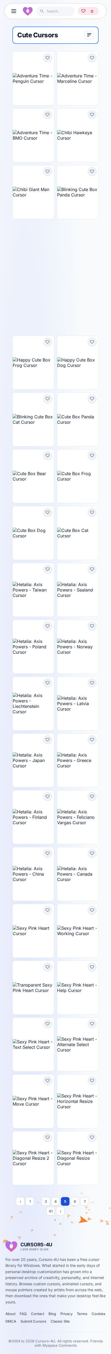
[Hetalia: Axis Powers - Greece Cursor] (78, 760)
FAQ (23, 1314)
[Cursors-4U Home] (28, 11)
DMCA (10, 1321)
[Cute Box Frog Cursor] (78, 476)
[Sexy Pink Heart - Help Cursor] (78, 988)
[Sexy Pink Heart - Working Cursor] (78, 931)
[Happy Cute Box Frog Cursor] (33, 363)
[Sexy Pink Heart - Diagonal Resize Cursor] (78, 1158)
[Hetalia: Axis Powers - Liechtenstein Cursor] (33, 703)
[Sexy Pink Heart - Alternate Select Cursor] (78, 1044)
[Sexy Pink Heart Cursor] (33, 931)
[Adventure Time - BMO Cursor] (33, 135)
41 (51, 1211)
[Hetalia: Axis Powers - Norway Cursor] (78, 647)
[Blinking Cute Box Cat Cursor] (33, 419)
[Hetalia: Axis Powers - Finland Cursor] (33, 817)
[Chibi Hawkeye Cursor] (78, 135)
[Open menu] (14, 11)
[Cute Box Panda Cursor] (78, 419)
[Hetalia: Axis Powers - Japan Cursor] (33, 760)
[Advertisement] (55, 277)
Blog (52, 1314)
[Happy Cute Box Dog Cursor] (78, 363)
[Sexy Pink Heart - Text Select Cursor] (33, 1044)
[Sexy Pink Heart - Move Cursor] (33, 1101)
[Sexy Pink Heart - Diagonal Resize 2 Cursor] (33, 1158)
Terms (82, 1314)
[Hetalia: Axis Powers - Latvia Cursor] (78, 703)
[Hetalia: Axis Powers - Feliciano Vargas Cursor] (78, 817)
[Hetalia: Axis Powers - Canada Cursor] (78, 874)
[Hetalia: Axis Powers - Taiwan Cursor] (33, 590)
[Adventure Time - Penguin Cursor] (33, 78)
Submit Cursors (33, 1321)
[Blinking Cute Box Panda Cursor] (78, 192)
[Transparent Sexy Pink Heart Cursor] (33, 988)
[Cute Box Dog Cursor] (33, 533)
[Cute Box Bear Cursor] (33, 476)
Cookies (98, 1314)
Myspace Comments (60, 1345)
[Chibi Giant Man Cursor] (33, 192)
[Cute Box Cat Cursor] (78, 533)
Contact (37, 1314)
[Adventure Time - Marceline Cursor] (78, 78)
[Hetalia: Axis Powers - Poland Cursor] (33, 647)
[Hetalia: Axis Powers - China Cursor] (33, 874)
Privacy (66, 1314)
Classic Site (60, 1321)
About (10, 1314)
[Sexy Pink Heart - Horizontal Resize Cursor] (78, 1101)
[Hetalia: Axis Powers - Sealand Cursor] (78, 590)
